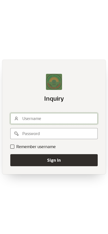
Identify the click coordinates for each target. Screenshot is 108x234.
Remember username (36, 147)
